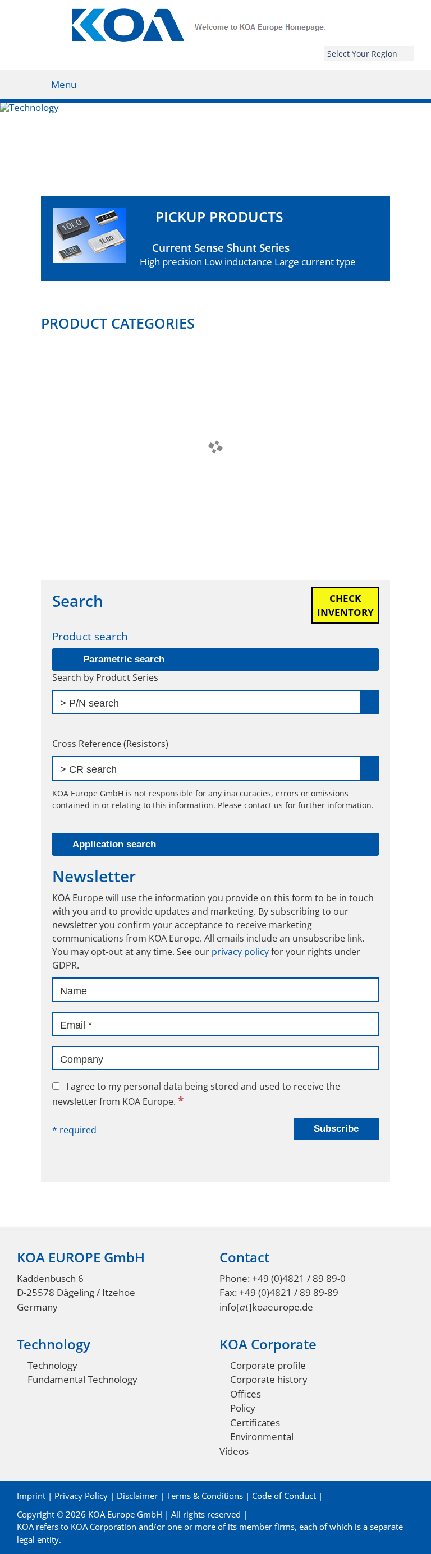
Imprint (31, 1495)
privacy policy (240, 952)
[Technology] (215, 155)
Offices (245, 1393)
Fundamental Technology (82, 1379)
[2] (204, 195)
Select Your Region (362, 53)
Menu (63, 84)
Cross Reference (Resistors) (110, 743)
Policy (242, 1407)
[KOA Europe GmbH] (216, 38)
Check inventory (345, 605)
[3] (215, 195)
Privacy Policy (81, 1495)
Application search (114, 844)
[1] (192, 195)
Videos (234, 1451)
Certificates (255, 1422)
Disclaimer (137, 1495)
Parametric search (123, 659)
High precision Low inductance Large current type (248, 238)
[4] (227, 195)
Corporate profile (268, 1365)
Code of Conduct (284, 1495)
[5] (239, 195)
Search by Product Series (105, 677)
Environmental (262, 1436)
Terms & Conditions (205, 1495)
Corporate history (269, 1379)
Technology (52, 1365)
